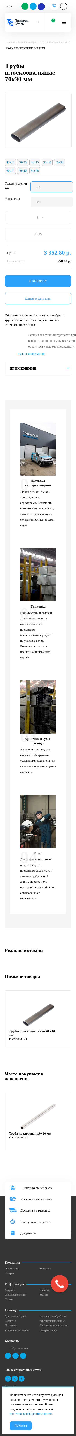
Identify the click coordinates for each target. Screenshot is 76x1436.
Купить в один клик (38, 298)
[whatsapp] (25, 6)
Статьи (9, 1299)
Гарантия (10, 1320)
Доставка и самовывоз (35, 1210)
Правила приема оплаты (54, 1325)
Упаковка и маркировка (36, 1199)
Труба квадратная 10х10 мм (30, 1133)
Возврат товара (48, 1330)
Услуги (44, 1294)
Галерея (9, 1273)
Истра (8, 6)
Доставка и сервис (16, 1316)
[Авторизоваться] (63, 6)
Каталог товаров (27, 42)
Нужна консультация (31, 353)
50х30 (59, 162)
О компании (12, 1268)
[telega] (33, 6)
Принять (20, 1425)
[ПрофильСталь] (18, 22)
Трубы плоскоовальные (53, 42)
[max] (41, 6)
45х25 (10, 162)
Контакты (45, 1268)
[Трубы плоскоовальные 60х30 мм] (38, 1013)
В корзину (38, 281)
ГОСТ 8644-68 (18, 1039)
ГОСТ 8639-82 (18, 1137)
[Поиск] (38, 22)
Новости (44, 1290)
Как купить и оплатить (35, 1222)
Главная (10, 42)
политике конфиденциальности (31, 1413)
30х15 (35, 162)
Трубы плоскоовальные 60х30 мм (32, 1033)
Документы (28, 1233)
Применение (23, 368)
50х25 (35, 170)
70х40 (23, 170)
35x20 (47, 162)
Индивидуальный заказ (36, 1188)
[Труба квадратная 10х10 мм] (38, 1116)
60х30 (10, 170)
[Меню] (64, 22)
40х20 (23, 162)
